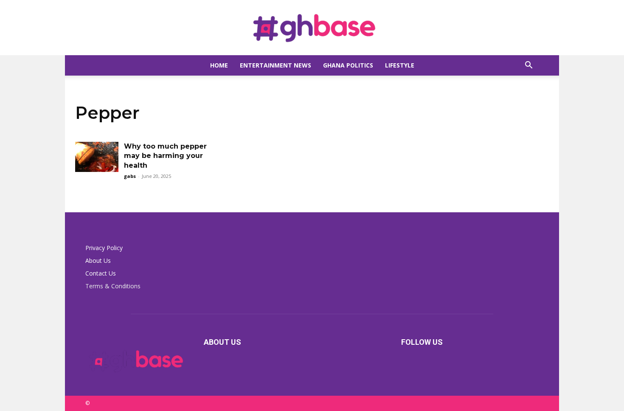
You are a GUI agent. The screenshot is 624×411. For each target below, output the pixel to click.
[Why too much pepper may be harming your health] (96, 157)
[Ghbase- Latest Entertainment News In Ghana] (312, 28)
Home (219, 65)
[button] (528, 66)
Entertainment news (275, 65)
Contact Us (100, 273)
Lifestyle (399, 65)
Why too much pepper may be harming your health (165, 155)
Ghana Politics (348, 65)
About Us (98, 260)
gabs (130, 176)
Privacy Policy (104, 248)
